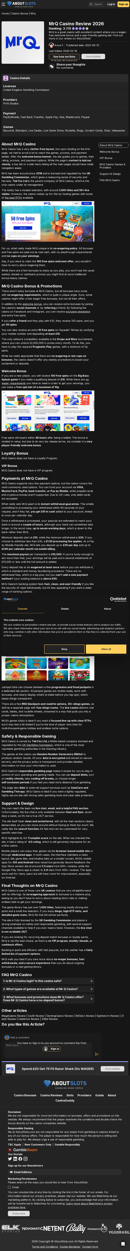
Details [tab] (65, 608)
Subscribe (18, 1213)
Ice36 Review (36, 1015)
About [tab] (107, 608)
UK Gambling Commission (37, 745)
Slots (70, 1095)
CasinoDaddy (65, 1100)
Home (5, 13)
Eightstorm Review (108, 1015)
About (112, 1095)
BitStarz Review (84, 1015)
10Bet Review (50, 1019)
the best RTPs (13, 197)
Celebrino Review (28, 1019)
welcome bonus (32, 304)
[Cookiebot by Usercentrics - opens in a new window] (112, 599)
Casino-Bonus (19, 13)
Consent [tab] (22, 608)
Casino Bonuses (25, 1095)
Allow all (106, 649)
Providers (84, 1095)
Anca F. (59, 45)
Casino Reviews (51, 1095)
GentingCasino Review (59, 1015)
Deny (64, 649)
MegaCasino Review (14, 1015)
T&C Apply (57, 60)
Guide (99, 1095)
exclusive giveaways (78, 311)
